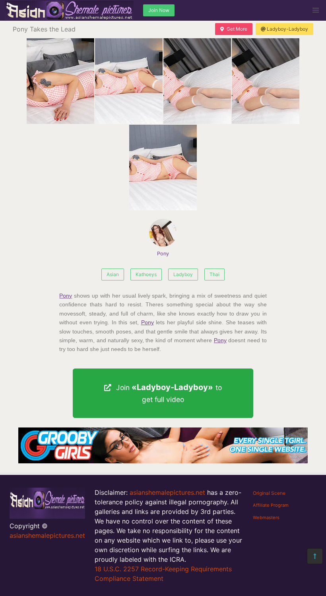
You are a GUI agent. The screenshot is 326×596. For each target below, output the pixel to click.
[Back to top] (315, 556)
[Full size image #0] (60, 81)
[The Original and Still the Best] (163, 461)
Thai (214, 274)
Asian (113, 274)
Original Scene (269, 493)
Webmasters (266, 517)
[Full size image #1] (129, 81)
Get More (237, 29)
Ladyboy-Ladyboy (287, 29)
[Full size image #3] (265, 81)
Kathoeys (146, 274)
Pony (163, 254)
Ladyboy (183, 274)
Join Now (158, 10)
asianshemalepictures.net (47, 535)
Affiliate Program (271, 505)
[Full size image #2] (197, 81)
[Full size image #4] (163, 167)
